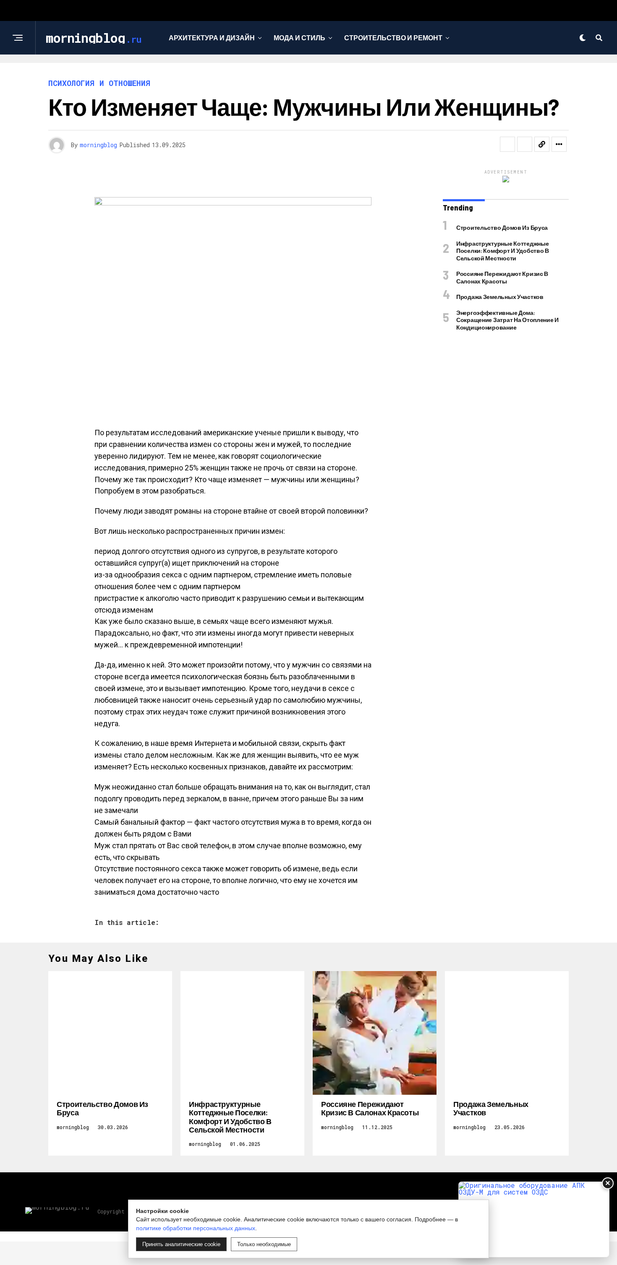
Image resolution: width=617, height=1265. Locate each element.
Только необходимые (264, 1244)
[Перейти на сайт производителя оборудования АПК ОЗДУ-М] (534, 1219)
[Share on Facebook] (507, 144)
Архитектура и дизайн (212, 38)
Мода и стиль (299, 38)
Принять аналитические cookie (181, 1244)
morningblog (98, 145)
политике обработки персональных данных (195, 1228)
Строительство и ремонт (393, 38)
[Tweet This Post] (524, 144)
